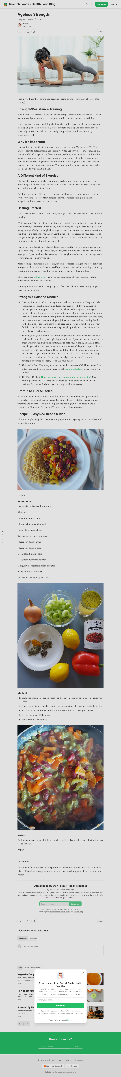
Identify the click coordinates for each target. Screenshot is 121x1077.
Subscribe (60, 1005)
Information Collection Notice (59, 1013)
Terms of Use (71, 1011)
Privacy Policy (78, 1013)
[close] (83, 973)
